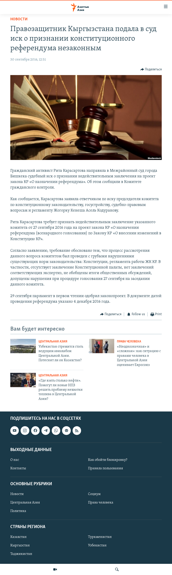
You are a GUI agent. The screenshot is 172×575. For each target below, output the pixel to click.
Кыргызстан (20, 545)
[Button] (151, 69)
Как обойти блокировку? (107, 460)
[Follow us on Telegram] (45, 430)
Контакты (18, 468)
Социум (94, 494)
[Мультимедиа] (55, 569)
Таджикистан (21, 554)
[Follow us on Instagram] (25, 430)
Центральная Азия (53, 341)
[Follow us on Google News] (66, 430)
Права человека (129, 341)
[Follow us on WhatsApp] (56, 430)
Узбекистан (97, 545)
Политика (18, 511)
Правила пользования (105, 468)
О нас (14, 460)
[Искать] (117, 569)
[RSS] (77, 430)
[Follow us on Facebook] (35, 430)
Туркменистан (100, 537)
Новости (19, 19)
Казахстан (18, 537)
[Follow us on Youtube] (14, 430)
